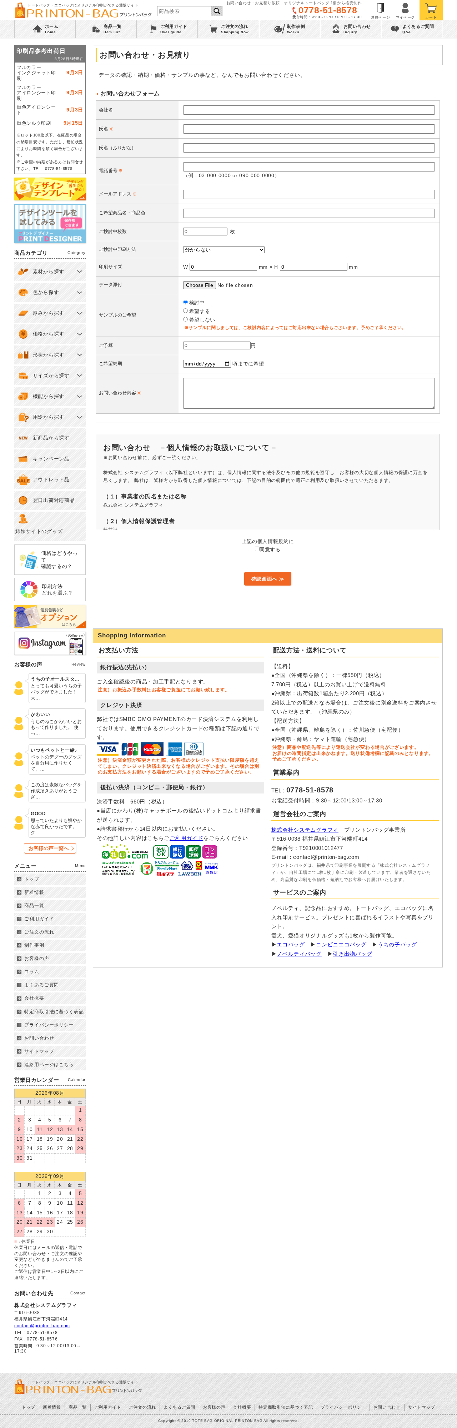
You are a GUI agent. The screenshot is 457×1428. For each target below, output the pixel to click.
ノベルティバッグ (299, 954)
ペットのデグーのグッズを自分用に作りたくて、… (56, 763)
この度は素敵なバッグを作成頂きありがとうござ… (56, 791)
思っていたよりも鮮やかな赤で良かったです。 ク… (56, 826)
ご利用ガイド (186, 838)
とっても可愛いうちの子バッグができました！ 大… (56, 692)
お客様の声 (36, 958)
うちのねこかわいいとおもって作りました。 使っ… (56, 727)
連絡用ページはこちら (49, 1064)
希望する (199, 311)
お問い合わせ (39, 1038)
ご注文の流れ (39, 932)
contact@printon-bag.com (42, 1325)
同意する (270, 549)
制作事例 (34, 945)
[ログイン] (405, 10)
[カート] (431, 10)
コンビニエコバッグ (341, 944)
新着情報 (34, 892)
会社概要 (34, 998)
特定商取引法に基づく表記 (54, 1011)
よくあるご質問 (41, 984)
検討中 (197, 302)
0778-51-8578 (327, 10)
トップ (31, 879)
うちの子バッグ (397, 944)
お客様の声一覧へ (49, 848)
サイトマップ (39, 1051)
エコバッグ (291, 944)
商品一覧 (34, 905)
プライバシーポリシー (49, 1025)
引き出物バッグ (352, 954)
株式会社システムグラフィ (304, 830)
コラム (31, 971)
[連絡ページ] (380, 10)
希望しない (202, 320)
